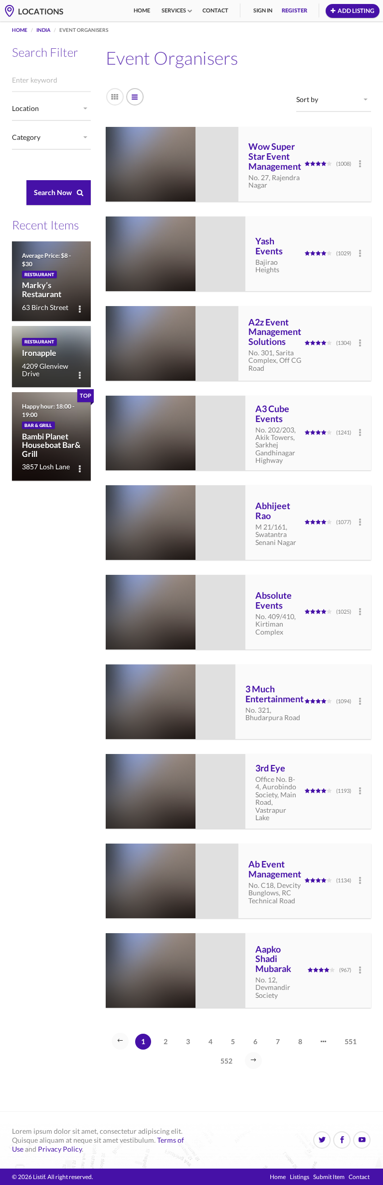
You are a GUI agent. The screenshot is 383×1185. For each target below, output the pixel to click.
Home (142, 10)
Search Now (53, 192)
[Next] (253, 1060)
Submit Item (329, 1177)
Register (294, 10)
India (43, 30)
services (174, 10)
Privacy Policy (60, 1149)
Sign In (262, 10)
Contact (215, 10)
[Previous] (120, 1041)
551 (351, 1041)
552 (226, 1061)
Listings (299, 1177)
